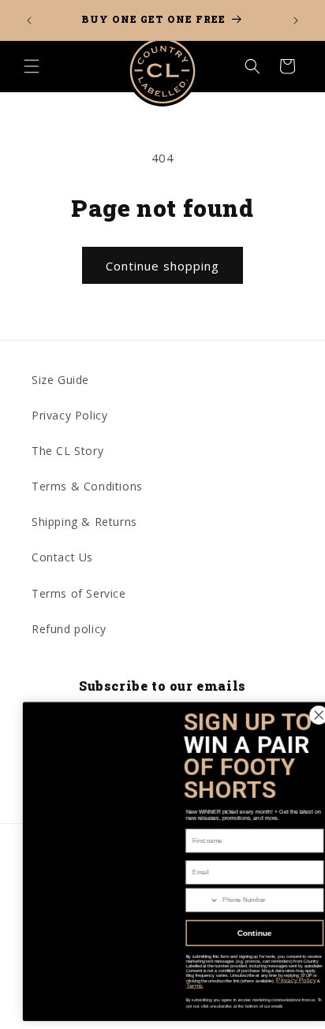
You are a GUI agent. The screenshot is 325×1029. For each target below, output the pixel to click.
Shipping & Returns (84, 521)
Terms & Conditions (87, 486)
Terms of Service (79, 593)
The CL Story (67, 450)
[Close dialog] (307, 715)
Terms (183, 986)
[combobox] (190, 900)
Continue (243, 933)
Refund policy (69, 628)
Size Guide (60, 379)
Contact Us (62, 557)
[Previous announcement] (29, 20)
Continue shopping (162, 266)
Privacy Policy (69, 415)
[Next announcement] (295, 20)
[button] (31, 66)
